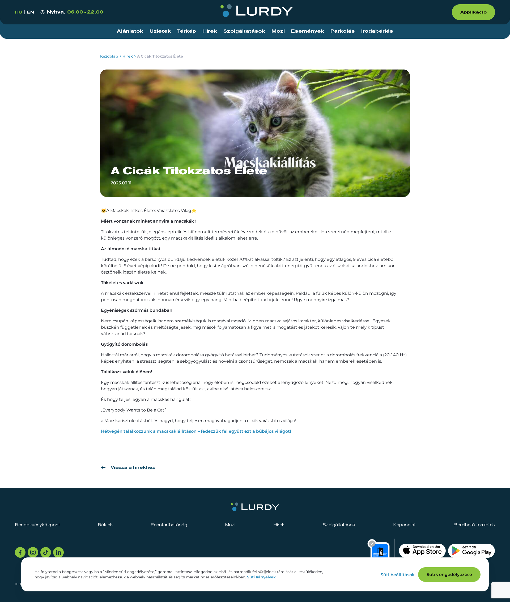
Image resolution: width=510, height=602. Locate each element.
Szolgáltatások (244, 31)
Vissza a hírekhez (133, 467)
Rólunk (105, 525)
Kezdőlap (109, 56)
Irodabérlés (377, 31)
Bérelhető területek (474, 525)
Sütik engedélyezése (449, 574)
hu (18, 12)
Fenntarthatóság (169, 525)
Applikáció (473, 12)
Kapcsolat (404, 525)
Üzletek (160, 31)
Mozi (278, 31)
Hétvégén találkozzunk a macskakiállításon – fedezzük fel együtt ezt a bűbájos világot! (196, 431)
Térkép (186, 31)
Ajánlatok (130, 31)
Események (307, 31)
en (30, 12)
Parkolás (342, 31)
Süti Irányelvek (261, 577)
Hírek (209, 31)
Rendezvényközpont (37, 525)
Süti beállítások (398, 574)
